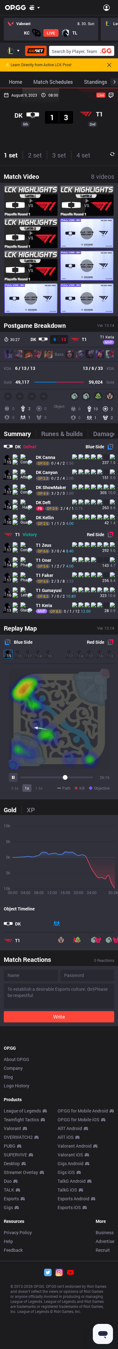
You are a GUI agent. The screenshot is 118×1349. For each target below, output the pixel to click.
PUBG (9, 1146)
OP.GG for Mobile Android (83, 1111)
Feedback (13, 1250)
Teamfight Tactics (21, 1119)
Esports (11, 1199)
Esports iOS (69, 1207)
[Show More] (34, 7)
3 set (59, 155)
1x (27, 788)
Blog (8, 1077)
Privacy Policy (18, 1232)
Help (8, 1241)
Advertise (105, 1241)
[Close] (109, 65)
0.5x (15, 788)
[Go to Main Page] (15, 7)
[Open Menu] (106, 7)
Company (13, 1068)
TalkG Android (72, 1181)
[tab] (20, 433)
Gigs (8, 1207)
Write (59, 1016)
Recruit (103, 1250)
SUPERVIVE (15, 1155)
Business (105, 1232)
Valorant (12, 1128)
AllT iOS (66, 1137)
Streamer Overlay (21, 1172)
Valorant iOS (70, 1155)
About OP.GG (16, 1059)
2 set (35, 155)
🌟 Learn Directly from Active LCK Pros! (38, 65)
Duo (8, 1181)
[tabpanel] (59, 529)
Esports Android (73, 1199)
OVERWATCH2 (18, 1137)
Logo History (16, 1086)
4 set (83, 155)
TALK (9, 1190)
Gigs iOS (66, 1172)
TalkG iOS (67, 1190)
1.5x (38, 788)
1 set (11, 155)
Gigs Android (70, 1163)
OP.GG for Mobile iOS (78, 1119)
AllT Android (70, 1128)
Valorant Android (75, 1146)
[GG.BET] (36, 51)
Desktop (12, 1163)
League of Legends (22, 1111)
